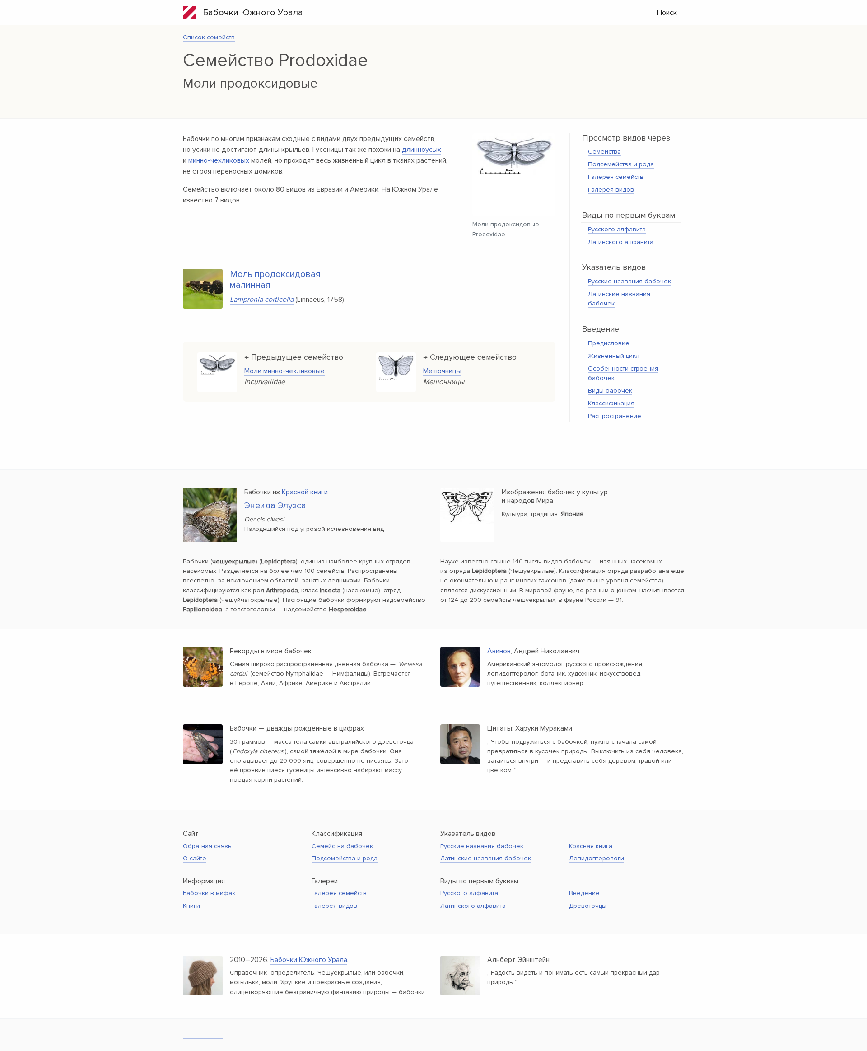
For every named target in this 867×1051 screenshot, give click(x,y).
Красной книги (305, 492)
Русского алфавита (617, 229)
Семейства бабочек (342, 846)
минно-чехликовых (218, 160)
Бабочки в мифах (209, 893)
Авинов (499, 651)
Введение (584, 893)
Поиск (667, 12)
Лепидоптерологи (596, 858)
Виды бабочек (610, 390)
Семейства (604, 151)
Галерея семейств (615, 177)
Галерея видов (611, 189)
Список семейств (209, 37)
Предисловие (608, 343)
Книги (191, 906)
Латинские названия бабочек (485, 858)
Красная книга (590, 846)
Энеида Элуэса (275, 505)
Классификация (611, 403)
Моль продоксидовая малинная (275, 280)
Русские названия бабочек (629, 281)
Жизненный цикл (613, 356)
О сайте (194, 858)
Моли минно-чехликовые (284, 370)
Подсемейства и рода (621, 164)
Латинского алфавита (620, 242)
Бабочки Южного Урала (249, 12)
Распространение (614, 416)
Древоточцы (587, 906)
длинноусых (421, 149)
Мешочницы (442, 370)
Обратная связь (207, 846)
